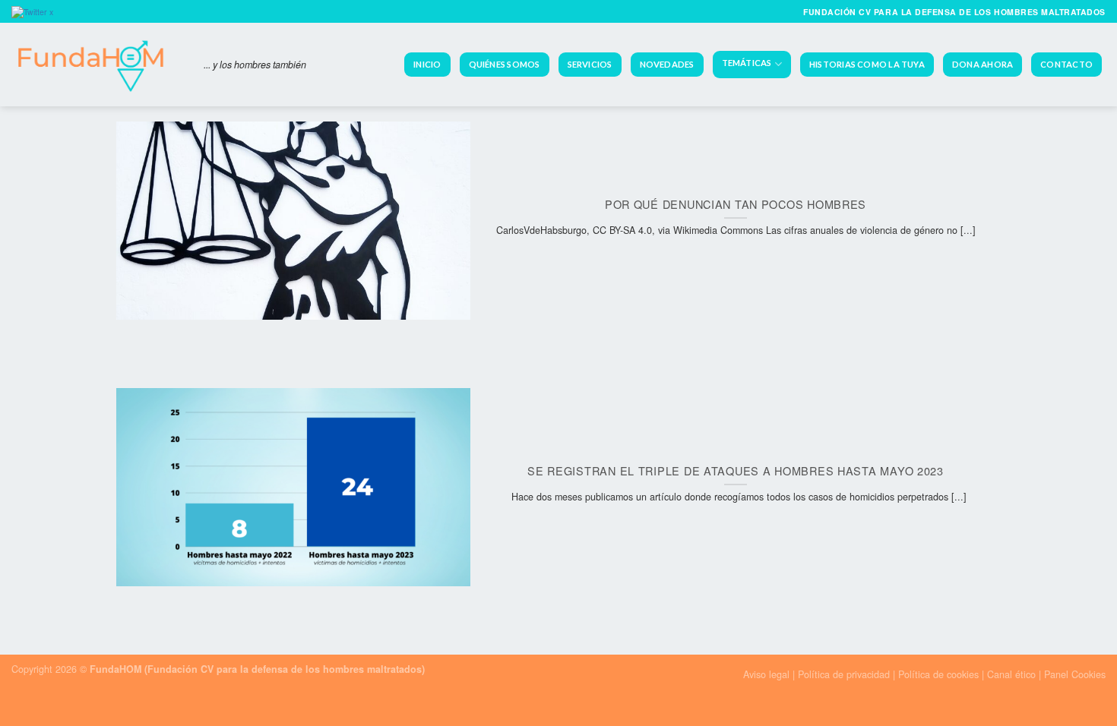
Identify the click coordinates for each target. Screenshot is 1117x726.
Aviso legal (766, 674)
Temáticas (747, 63)
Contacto (1066, 64)
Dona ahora (982, 64)
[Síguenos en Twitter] (34, 11)
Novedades (667, 64)
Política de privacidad (845, 674)
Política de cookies (938, 674)
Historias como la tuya (867, 64)
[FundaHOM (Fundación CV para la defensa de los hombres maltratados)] (96, 64)
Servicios (590, 64)
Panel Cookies (1075, 674)
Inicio (427, 64)
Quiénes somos (504, 64)
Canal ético (1011, 674)
